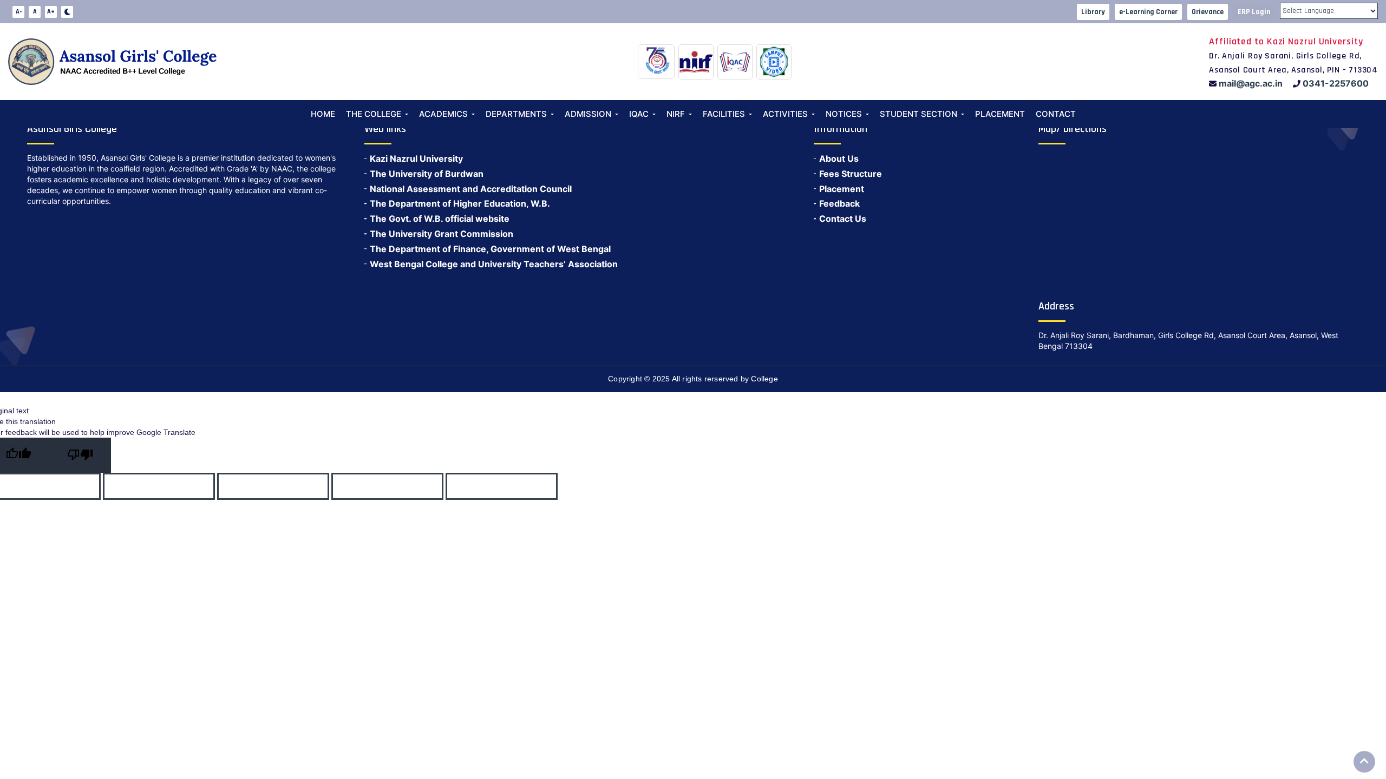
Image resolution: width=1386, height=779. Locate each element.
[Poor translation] (80, 455)
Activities (785, 114)
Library (1093, 12)
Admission (588, 114)
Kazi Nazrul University (416, 158)
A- (19, 12)
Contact (1056, 114)
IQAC (639, 114)
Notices (844, 114)
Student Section (918, 114)
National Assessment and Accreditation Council (471, 188)
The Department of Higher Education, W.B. (460, 203)
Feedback (839, 203)
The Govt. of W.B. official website (439, 218)
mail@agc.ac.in (1251, 83)
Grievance (1208, 12)
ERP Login (1254, 12)
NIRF (675, 114)
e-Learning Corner (1148, 12)
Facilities (724, 114)
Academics (443, 114)
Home (323, 114)
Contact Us (842, 218)
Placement (1000, 114)
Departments (516, 114)
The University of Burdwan (426, 173)
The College (373, 114)
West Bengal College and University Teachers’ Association (494, 264)
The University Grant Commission (441, 233)
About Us (839, 158)
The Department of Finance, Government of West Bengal (490, 248)
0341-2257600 (1336, 83)
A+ (51, 12)
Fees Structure (850, 173)
